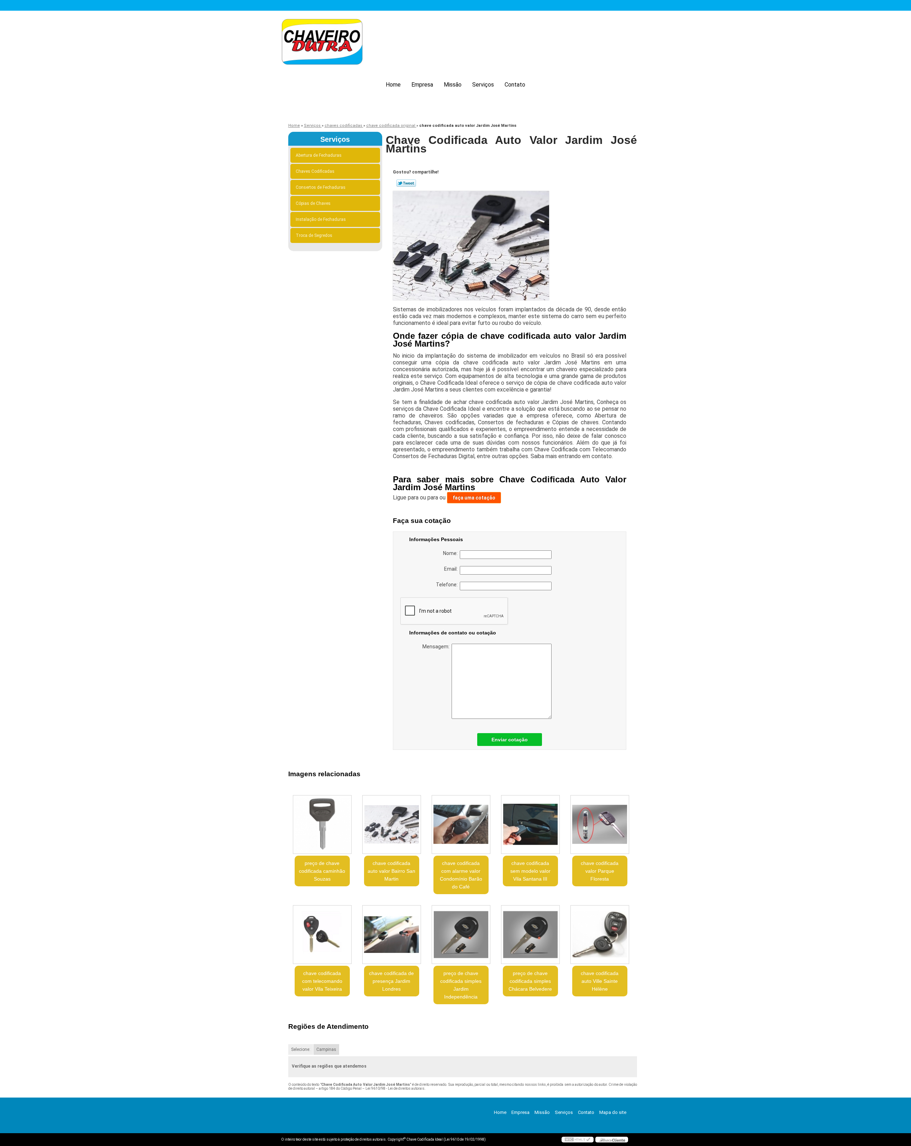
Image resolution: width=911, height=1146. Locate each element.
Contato (515, 84)
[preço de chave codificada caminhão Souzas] (322, 824)
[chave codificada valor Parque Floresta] (599, 824)
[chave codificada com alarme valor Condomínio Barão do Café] (461, 824)
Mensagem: (437, 646)
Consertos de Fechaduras (321, 187)
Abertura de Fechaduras (319, 155)
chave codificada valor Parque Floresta (599, 871)
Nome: (451, 553)
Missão (453, 84)
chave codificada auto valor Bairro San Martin (391, 871)
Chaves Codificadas (315, 171)
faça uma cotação (474, 498)
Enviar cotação (509, 739)
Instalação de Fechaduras (321, 219)
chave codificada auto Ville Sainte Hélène (599, 981)
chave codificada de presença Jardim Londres (391, 981)
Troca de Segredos (314, 235)
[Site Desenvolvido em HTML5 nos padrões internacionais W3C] (578, 1139)
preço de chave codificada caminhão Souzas (322, 871)
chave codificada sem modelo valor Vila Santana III (530, 871)
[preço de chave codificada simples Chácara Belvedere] (530, 934)
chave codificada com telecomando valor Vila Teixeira (322, 981)
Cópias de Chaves (313, 203)
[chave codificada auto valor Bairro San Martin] (391, 824)
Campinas (326, 1049)
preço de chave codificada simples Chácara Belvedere (530, 981)
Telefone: (448, 584)
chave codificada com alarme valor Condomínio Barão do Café (461, 875)
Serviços (483, 84)
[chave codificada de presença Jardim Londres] (391, 934)
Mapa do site (612, 1112)
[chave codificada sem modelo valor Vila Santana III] (530, 824)
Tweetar (406, 183)
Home (393, 84)
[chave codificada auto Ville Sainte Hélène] (599, 934)
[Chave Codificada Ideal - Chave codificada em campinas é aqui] (322, 43)
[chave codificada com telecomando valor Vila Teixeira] (322, 934)
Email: (452, 569)
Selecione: (300, 1049)
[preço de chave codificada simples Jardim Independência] (461, 934)
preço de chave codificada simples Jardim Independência (460, 985)
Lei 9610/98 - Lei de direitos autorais (395, 1088)
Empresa (422, 84)
